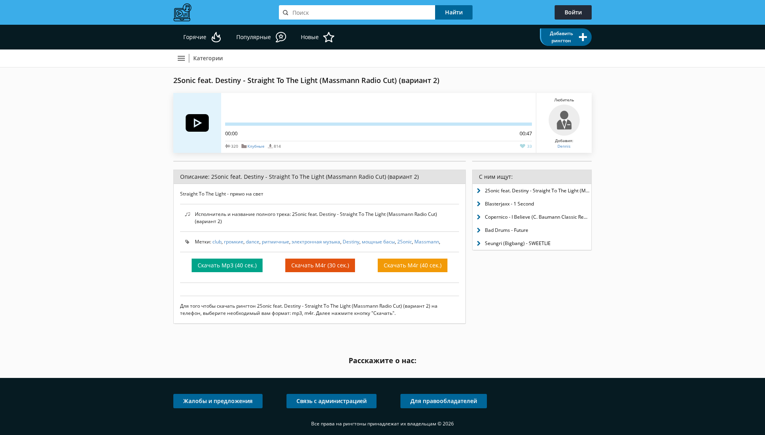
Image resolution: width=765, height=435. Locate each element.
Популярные (253, 37)
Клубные (256, 146)
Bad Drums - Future (506, 230)
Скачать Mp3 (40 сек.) (227, 265)
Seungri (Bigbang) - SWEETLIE (518, 243)
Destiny (351, 241)
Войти (573, 12)
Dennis (564, 146)
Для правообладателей (443, 401)
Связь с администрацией (331, 401)
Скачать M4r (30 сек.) (320, 265)
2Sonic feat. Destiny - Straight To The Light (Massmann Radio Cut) (538, 190)
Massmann (426, 241)
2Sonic (404, 241)
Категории (208, 58)
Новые (310, 37)
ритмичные (275, 241)
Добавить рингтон (561, 37)
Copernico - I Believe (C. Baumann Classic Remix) (538, 217)
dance (252, 241)
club (217, 241)
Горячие (194, 37)
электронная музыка (316, 241)
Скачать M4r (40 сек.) (412, 265)
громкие (233, 241)
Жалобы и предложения (218, 401)
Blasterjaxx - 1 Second (509, 203)
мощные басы (378, 241)
